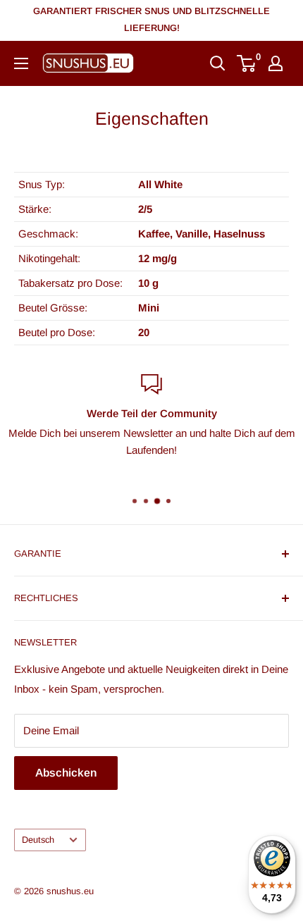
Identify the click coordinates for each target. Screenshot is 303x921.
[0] (247, 63)
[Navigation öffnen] (21, 63)
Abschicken (66, 773)
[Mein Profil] (275, 63)
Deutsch (38, 839)
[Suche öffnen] (217, 63)
